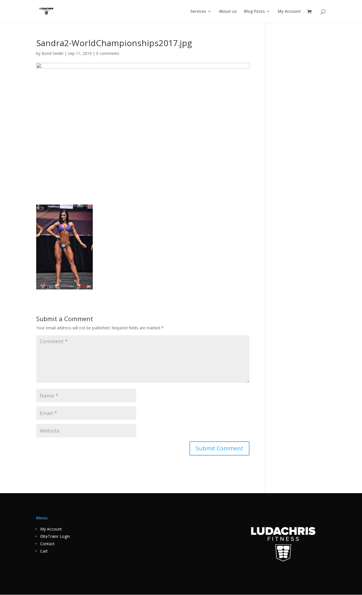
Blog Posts (254, 11)
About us (228, 11)
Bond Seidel (52, 53)
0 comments (107, 53)
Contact (47, 543)
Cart (44, 551)
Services (198, 11)
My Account (289, 11)
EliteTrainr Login (55, 536)
